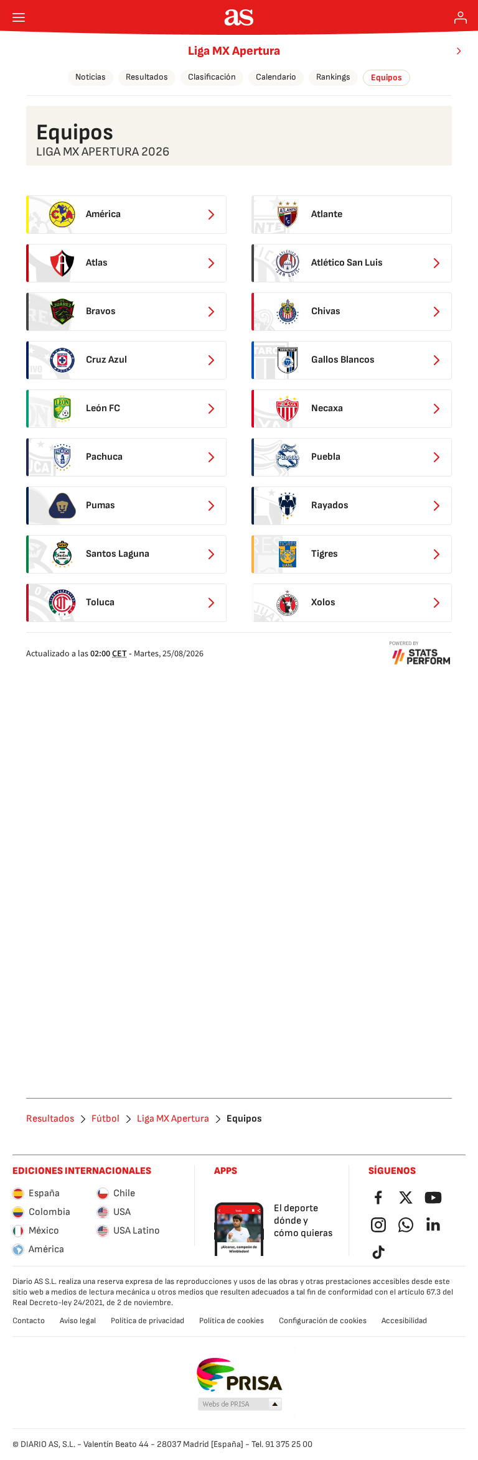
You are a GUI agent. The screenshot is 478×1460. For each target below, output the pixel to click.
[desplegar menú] (18, 17)
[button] (240, 1404)
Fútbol (105, 1119)
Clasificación (212, 77)
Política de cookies (231, 1321)
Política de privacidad (147, 1321)
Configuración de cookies (323, 1321)
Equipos (386, 77)
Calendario (276, 77)
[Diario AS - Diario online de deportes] (239, 17)
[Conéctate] (460, 17)
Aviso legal (78, 1321)
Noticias (90, 77)
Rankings (333, 77)
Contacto (28, 1321)
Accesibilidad (404, 1321)
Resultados (147, 77)
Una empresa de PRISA (239, 1374)
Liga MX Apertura (234, 51)
